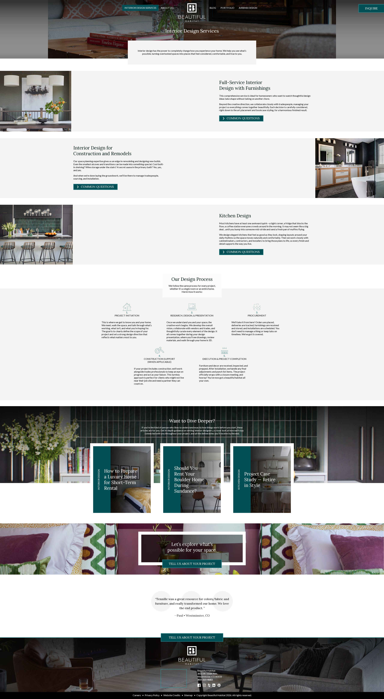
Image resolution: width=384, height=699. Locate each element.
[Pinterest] (219, 685)
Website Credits (171, 695)
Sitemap (188, 695)
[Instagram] (204, 685)
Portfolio (227, 7)
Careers (137, 695)
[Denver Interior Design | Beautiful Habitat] (192, 655)
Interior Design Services (140, 7)
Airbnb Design (248, 7)
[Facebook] (199, 685)
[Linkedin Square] (213, 685)
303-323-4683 (205, 679)
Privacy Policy (152, 695)
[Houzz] (209, 685)
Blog (213, 7)
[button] (168, 8)
